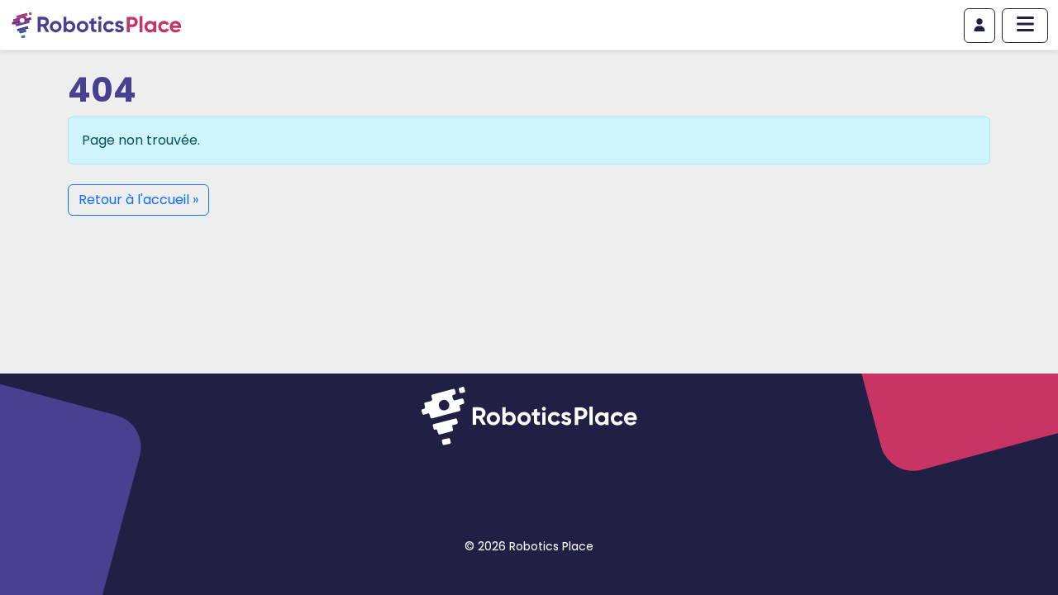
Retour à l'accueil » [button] (138, 199)
